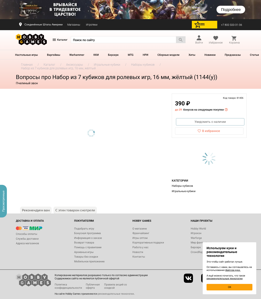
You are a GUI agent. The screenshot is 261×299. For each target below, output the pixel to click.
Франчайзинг (140, 233)
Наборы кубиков (182, 185)
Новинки (210, 54)
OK (229, 287)
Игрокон (196, 233)
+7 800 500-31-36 (231, 24)
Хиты (192, 54)
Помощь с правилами (87, 247)
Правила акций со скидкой (115, 286)
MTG (131, 54)
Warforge (196, 237)
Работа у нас (140, 247)
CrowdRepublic (200, 252)
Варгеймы (53, 54)
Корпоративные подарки (148, 242)
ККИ (96, 54)
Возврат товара (84, 242)
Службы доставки (27, 238)
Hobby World (198, 228)
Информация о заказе (88, 237)
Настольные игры (26, 54)
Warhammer (76, 54)
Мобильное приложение (89, 261)
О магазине (139, 228)
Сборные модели (168, 54)
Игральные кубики (183, 191)
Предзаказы (233, 54)
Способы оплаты (26, 233)
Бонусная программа (87, 233)
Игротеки (91, 24)
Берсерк (113, 54)
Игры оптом (140, 237)
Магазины (73, 24)
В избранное (211, 131)
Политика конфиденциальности (68, 286)
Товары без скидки (86, 256)
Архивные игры (84, 252)
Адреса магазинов (27, 243)
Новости (137, 252)
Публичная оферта (93, 286)
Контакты (138, 256)
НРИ (145, 54)
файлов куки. (233, 270)
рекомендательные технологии (116, 293)
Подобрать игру (84, 228)
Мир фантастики (201, 242)
